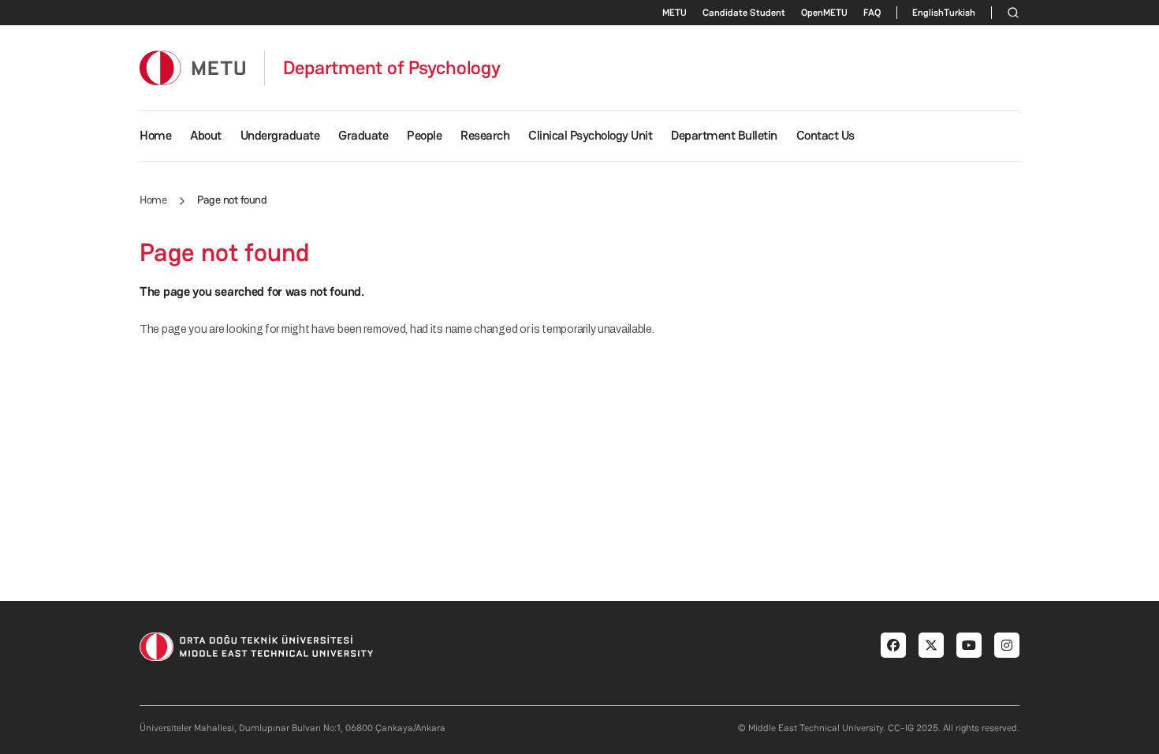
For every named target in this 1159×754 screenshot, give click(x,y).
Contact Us (825, 135)
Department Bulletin (724, 135)
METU (674, 12)
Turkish (959, 12)
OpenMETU (824, 12)
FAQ (872, 12)
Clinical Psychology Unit (590, 135)
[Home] (192, 67)
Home (155, 135)
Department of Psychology (392, 67)
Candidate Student (743, 12)
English (928, 12)
